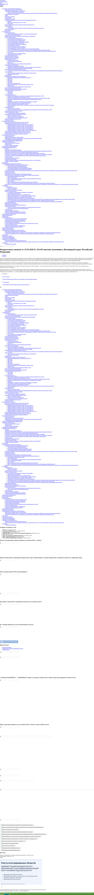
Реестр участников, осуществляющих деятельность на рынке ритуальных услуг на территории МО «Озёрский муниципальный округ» (34, 241)
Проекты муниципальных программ (16, 66)
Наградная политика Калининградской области (15, 114)
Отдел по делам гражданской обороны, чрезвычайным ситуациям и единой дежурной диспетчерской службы (32, 51)
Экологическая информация (9, 238)
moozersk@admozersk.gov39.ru (9, 857)
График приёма (6, 649)
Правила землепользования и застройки (14, 226)
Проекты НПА (11, 85)
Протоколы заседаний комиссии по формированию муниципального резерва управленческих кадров (30, 109)
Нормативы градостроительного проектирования (16, 218)
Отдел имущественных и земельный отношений (18, 41)
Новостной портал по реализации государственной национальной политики (22, 175)
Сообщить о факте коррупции (11, 161)
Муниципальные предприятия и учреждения (15, 10)
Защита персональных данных (11, 112)
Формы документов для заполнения (15, 116)
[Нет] (9, 894)
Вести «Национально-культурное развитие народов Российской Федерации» (24, 178)
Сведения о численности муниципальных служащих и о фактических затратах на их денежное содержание (28, 154)
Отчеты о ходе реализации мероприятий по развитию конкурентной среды (24, 207)
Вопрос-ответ (6, 216)
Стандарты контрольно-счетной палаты (13, 139)
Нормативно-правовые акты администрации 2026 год (19, 77)
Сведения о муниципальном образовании (12, 8)
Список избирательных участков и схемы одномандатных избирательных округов (26, 28)
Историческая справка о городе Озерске (14, 9)
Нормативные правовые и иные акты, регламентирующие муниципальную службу (26, 95)
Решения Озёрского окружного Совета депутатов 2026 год (20, 124)
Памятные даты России (10, 172)
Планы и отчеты (8, 156)
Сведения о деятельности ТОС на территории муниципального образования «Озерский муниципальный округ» (29, 233)
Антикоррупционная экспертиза (12, 157)
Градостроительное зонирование (12, 222)
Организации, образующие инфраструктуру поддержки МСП (21, 198)
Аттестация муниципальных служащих (13, 110)
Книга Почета (8, 30)
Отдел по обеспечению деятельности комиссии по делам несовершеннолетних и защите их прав (29, 50)
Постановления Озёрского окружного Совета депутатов (17, 131)
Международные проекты (8, 229)
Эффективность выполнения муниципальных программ (20, 68)
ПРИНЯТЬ (6, 894)
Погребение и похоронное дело (9, 239)
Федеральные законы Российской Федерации (17, 167)
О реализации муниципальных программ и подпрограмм (20, 192)
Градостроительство (7, 217)
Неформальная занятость (10, 202)
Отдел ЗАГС (10, 52)
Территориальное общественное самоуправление (13, 230)
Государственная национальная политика (12, 163)
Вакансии (10, 100)
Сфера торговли (8, 209)
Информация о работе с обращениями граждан (13, 648)
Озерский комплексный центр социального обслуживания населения (20, 20)
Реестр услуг (10, 62)
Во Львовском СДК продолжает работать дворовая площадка (16, 284)
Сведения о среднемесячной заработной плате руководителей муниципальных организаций (25, 155)
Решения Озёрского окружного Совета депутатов (16, 123)
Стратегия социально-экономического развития (15, 213)
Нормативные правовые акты (9, 214)
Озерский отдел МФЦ (10, 19)
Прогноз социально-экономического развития (15, 211)
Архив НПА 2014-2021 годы (14, 83)
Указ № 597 (10, 93)
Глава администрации (10, 32)
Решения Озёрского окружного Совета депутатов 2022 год (20, 129)
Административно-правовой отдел (15, 38)
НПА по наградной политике (14, 115)
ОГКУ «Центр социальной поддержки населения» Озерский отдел (19, 24)
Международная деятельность (11, 203)
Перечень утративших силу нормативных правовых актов (20, 84)
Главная (4, 255)
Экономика (5, 185)
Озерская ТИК (8, 25)
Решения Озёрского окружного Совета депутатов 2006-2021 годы (22, 130)
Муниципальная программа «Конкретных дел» (15, 69)
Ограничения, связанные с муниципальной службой (19, 102)
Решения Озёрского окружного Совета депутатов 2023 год (20, 128)
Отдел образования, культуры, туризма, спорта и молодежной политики (23, 48)
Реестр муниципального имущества (13, 87)
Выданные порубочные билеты (12, 56)
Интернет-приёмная (7, 647)
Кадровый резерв (9, 107)
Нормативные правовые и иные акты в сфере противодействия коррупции (21, 152)
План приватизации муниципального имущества (16, 89)
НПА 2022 (10, 82)
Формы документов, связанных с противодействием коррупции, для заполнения (22, 160)
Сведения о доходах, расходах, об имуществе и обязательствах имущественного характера (25, 153)
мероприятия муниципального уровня (16, 176)
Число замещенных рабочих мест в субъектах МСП (19, 194)
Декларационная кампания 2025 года (13, 149)
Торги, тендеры (8, 71)
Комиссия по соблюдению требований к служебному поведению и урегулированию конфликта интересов (28, 151)
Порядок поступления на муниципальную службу (19, 97)
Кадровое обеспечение (10, 94)
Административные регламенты (15, 61)
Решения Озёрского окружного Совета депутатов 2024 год (20, 126)
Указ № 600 (10, 91)
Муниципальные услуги (10, 59)
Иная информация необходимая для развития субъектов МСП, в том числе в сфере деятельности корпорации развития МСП (35, 201)
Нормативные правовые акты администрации (15, 76)
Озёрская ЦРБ (8, 17)
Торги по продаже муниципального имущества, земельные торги (22, 72)
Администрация (6, 31)
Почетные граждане (9, 29)
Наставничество (11, 106)
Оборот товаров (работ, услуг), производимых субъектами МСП (22, 195)
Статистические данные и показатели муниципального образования (20, 36)
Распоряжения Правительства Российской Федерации (19, 169)
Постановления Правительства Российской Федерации (20, 168)
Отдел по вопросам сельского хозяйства (16, 47)
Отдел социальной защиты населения (16, 43)
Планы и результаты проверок (11, 145)
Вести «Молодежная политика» (15, 179)
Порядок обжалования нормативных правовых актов (19, 86)
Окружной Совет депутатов (9, 121)
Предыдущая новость (6, 276)
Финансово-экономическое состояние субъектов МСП (19, 196)
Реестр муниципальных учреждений (16, 12)
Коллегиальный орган (7, 215)
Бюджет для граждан (12, 188)
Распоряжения (8, 75)
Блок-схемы (10, 23)
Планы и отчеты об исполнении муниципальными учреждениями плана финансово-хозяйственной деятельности (32, 13)
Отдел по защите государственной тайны (17, 53)
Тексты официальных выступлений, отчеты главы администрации (22, 33)
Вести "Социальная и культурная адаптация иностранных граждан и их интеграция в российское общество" (31, 183)
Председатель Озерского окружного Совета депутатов (17, 122)
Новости (9, 21)
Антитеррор (5, 162)
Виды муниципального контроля (12, 143)
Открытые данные (9, 120)
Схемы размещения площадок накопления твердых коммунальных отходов (21, 223)
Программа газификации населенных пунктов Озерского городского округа (24, 67)
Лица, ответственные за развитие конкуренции (18, 208)
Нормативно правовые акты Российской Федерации (16, 164)
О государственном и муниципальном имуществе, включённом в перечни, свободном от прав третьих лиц (31, 200)
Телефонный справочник (10, 244)
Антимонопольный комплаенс (11, 210)
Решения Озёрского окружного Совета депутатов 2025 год (20, 125)
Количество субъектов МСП (14, 193)
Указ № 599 (10, 92)
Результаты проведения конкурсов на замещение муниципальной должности (24, 99)
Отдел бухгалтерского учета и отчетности (17, 46)
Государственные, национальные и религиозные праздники (18, 174)
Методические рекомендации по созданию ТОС (15, 231)
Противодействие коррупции (9, 147)
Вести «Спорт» (11, 180)
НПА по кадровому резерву (14, 108)
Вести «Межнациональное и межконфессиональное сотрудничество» (23, 182)
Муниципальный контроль (8, 141)
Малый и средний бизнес (10, 191)
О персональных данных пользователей (16, 113)
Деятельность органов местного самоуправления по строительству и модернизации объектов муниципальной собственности (35, 70)
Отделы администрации (10, 37)
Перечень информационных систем (13, 118)
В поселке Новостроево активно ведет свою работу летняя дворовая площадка (20, 279)
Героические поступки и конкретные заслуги (17, 117)
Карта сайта (5, 234)
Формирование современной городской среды (15, 221)
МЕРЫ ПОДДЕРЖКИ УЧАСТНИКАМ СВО (12, 140)
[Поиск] (12, 246)
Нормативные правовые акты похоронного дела (15, 240)
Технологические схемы (13, 60)
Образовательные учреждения (11, 14)
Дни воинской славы (9, 171)
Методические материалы (10, 159)
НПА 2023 (10, 81)
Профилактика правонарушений (10, 146)
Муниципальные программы (11, 64)
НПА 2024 (10, 79)
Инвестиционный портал (8, 227)
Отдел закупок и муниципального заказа (17, 39)
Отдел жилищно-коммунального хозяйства (17, 44)
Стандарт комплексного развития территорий (15, 219)
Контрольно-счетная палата (9, 134)
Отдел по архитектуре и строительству (16, 40)
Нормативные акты (9, 136)
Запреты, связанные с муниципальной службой (18, 103)
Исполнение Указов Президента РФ (13, 90)
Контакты (5, 242)
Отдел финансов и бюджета (14, 45)
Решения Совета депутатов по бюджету (13, 190)
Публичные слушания (10, 16)
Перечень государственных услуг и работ (17, 22)
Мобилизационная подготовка (14, 54)
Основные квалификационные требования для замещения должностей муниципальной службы (29, 98)
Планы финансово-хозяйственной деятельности (15, 205)
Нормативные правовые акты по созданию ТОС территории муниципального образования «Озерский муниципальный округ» (33, 232)
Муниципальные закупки (13, 74)
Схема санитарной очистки (11, 224)
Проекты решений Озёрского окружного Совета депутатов (18, 132)
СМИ (6, 15)
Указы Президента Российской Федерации (17, 165)
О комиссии (10, 27)
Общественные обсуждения (11, 55)
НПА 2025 (10, 78)
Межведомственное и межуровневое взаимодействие (19, 63)
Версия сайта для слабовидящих (10, 641)
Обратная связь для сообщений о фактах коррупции (16, 133)
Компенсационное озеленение (11, 58)
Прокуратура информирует (8, 237)
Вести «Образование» (12, 177)
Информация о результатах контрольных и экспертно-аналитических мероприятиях (23, 138)
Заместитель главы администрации (12, 35)
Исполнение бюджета (12, 187)
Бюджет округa (8, 186)
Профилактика (8, 144)
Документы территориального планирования (15, 225)
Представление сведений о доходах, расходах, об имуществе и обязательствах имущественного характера (31, 105)
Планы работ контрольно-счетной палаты (14, 137)
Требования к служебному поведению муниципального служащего (22, 101)
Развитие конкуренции (10, 206)
